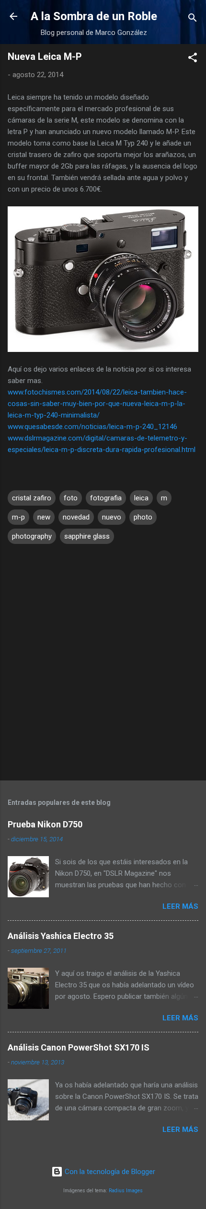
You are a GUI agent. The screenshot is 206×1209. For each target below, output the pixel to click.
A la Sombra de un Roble (94, 16)
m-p (18, 517)
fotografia (106, 498)
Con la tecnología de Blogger (109, 1171)
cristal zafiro (31, 498)
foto (71, 498)
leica (141, 498)
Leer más (180, 906)
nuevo (111, 517)
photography (32, 536)
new (43, 517)
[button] (192, 59)
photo (143, 517)
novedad (76, 517)
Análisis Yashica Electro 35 (61, 936)
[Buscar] (192, 19)
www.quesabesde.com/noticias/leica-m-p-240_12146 (92, 426)
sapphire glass (87, 536)
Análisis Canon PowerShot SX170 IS (78, 1047)
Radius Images (126, 1190)
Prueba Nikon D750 (45, 824)
